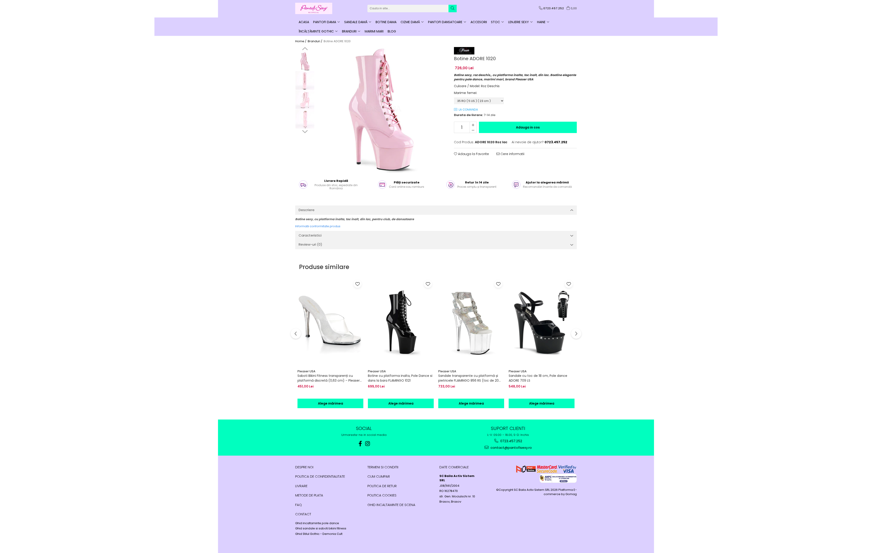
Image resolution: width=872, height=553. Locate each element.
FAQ (298, 504)
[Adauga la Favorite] (358, 284)
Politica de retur (382, 486)
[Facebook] (360, 444)
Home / (301, 41)
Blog (392, 31)
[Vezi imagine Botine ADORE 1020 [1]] (304, 80)
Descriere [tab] (307, 209)
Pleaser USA (306, 371)
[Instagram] (367, 444)
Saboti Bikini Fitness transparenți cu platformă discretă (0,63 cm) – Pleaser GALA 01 (328, 378)
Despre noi (304, 467)
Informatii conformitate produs (317, 226)
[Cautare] (452, 8)
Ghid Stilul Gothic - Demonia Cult (318, 534)
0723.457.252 (510, 441)
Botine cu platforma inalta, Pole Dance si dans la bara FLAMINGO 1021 (400, 378)
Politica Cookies (381, 495)
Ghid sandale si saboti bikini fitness (320, 528)
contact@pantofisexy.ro (511, 447)
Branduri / (315, 41)
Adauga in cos (528, 127)
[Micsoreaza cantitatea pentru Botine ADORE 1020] (473, 130)
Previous (304, 49)
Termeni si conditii (382, 467)
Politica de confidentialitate (320, 476)
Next (304, 131)
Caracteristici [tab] (310, 235)
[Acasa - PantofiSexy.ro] (318, 8)
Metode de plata (309, 495)
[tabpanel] (380, 110)
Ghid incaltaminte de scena (391, 504)
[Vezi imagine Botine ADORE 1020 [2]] (304, 99)
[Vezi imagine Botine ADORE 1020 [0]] (304, 61)
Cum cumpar (378, 476)
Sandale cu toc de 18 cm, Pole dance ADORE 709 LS (538, 378)
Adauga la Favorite (473, 154)
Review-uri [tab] (310, 244)
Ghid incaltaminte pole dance (317, 523)
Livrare (301, 486)
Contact (303, 514)
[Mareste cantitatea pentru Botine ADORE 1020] (473, 125)
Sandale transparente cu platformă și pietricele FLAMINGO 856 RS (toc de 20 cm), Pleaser (468, 378)
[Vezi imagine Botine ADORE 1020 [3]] (304, 119)
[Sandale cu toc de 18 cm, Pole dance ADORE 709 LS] (542, 322)
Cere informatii (512, 154)
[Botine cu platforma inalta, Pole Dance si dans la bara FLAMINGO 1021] (401, 322)
